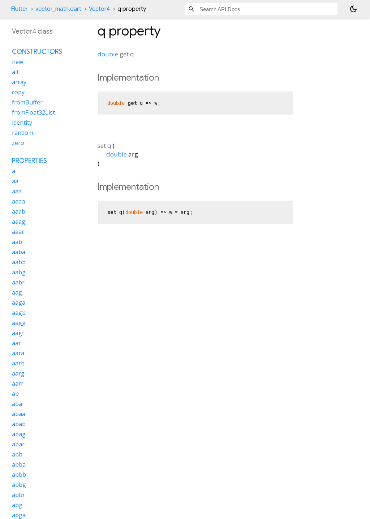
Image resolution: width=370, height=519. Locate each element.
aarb (18, 363)
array (19, 82)
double (108, 54)
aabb (19, 262)
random (22, 133)
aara (18, 353)
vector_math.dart (58, 9)
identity (22, 122)
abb (17, 454)
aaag (18, 222)
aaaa (18, 201)
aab (17, 242)
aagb (19, 313)
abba (19, 464)
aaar (18, 232)
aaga (18, 302)
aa (15, 181)
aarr (17, 383)
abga (19, 515)
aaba (18, 252)
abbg (19, 485)
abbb (19, 475)
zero (18, 143)
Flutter (19, 9)
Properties (29, 161)
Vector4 (99, 9)
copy (18, 92)
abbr (18, 495)
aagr (18, 333)
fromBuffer (27, 102)
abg (17, 505)
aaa (17, 191)
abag (19, 434)
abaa (18, 414)
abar (18, 444)
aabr (18, 282)
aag (17, 292)
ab (15, 394)
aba (17, 404)
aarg (18, 373)
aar (16, 343)
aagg (19, 323)
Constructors (37, 52)
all (15, 72)
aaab (18, 211)
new (17, 62)
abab (19, 424)
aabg (19, 272)
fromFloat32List (33, 112)
